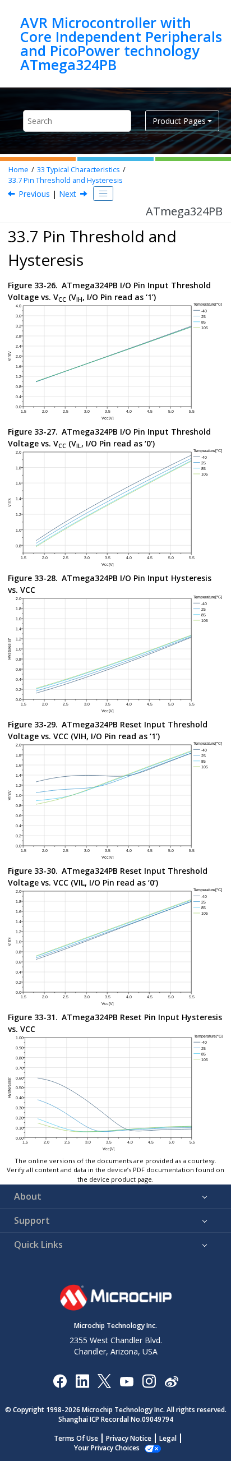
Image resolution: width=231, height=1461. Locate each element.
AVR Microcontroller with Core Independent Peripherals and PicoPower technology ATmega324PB (121, 43)
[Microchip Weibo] (171, 1381)
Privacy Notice (128, 1438)
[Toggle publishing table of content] (103, 193)
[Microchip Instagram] (149, 1380)
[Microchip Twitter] (104, 1380)
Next (67, 193)
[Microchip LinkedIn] (82, 1380)
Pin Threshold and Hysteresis (65, 180)
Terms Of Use (76, 1438)
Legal (168, 1438)
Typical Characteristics (78, 169)
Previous (34, 193)
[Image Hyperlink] (126, 1381)
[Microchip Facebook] (60, 1380)
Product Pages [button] (179, 121)
